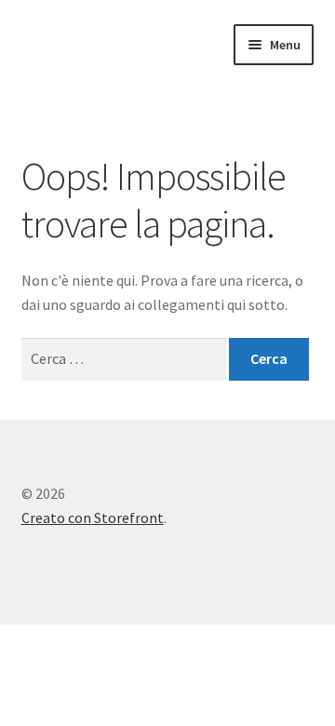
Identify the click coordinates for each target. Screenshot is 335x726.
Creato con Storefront (92, 517)
